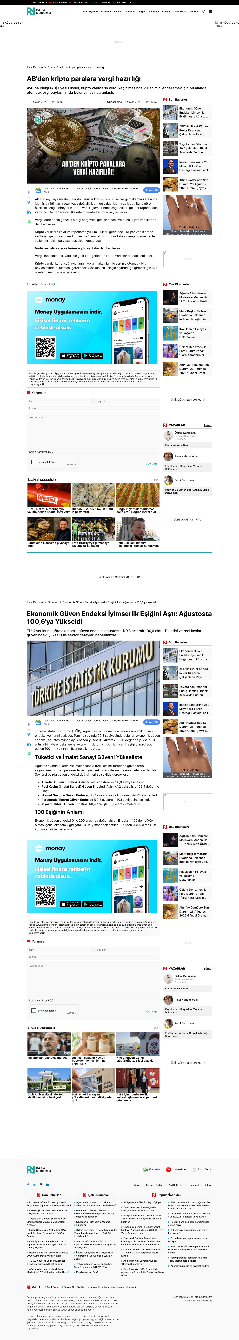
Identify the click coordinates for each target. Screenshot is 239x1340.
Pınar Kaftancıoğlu (186, 456)
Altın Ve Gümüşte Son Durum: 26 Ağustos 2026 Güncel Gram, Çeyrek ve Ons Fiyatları (95, 1244)
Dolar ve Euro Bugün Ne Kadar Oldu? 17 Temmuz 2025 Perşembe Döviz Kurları (141, 1252)
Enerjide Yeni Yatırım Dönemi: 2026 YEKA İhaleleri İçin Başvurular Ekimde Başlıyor (141, 1218)
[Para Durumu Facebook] (28, 1184)
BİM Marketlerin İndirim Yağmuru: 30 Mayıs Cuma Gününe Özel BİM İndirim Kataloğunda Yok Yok (189, 1205)
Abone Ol (152, 190)
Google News (100, 188)
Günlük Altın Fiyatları (74, 1287)
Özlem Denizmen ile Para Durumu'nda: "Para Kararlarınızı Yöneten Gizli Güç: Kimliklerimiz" (95, 1233)
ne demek (118, 1287)
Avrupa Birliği (48, 284)
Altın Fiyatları (90, 11)
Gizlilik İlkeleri (176, 1185)
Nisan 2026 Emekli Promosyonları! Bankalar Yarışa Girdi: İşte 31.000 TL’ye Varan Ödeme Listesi (142, 1229)
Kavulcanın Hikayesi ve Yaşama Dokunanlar (183, 468)
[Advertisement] (119, 41)
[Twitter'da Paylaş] (29, 202)
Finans (118, 11)
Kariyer (166, 11)
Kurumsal (194, 1185)
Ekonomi (106, 11)
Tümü (208, 425)
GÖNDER (151, 463)
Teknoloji (154, 11)
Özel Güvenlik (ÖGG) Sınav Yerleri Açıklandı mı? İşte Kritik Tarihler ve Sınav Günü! (142, 1272)
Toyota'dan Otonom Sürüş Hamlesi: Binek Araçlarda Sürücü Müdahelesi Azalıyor (47, 1221)
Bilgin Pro (207, 1300)
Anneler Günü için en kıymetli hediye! (190, 1266)
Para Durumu (35, 67)
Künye (137, 1185)
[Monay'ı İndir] (93, 329)
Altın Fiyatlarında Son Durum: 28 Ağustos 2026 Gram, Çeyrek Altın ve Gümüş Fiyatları (46, 1244)
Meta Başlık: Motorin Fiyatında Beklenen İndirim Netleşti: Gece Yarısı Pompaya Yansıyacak (94, 1213)
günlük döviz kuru (99, 1287)
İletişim (208, 1185)
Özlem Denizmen (185, 432)
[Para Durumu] (39, 11)
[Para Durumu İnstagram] (41, 1184)
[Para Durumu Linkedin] (47, 1184)
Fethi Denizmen (184, 480)
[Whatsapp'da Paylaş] (29, 222)
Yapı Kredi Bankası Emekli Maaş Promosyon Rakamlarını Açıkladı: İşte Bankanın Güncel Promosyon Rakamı (140, 1241)
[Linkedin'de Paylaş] (29, 212)
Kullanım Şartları (154, 1185)
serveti (132, 1287)
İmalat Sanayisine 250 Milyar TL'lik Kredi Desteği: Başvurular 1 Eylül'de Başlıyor (46, 1233)
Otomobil (130, 11)
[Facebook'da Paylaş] (29, 192)
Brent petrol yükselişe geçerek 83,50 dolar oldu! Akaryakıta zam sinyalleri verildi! (189, 1249)
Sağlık (142, 11)
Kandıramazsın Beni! (177, 445)
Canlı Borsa (179, 11)
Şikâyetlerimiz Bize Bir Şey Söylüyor (142, 1202)
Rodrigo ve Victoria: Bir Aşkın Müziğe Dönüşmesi (187, 491)
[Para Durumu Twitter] (34, 1184)
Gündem (194, 11)
